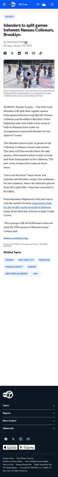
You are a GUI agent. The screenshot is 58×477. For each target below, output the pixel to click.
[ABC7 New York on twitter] (13, 439)
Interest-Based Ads (24, 464)
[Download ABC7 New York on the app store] (10, 447)
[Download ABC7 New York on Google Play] (27, 447)
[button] (4, 4)
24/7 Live (23, 4)
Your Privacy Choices (25, 458)
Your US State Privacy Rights (36, 461)
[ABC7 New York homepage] (12, 4)
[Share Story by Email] (33, 53)
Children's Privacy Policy (13, 461)
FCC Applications (10, 468)
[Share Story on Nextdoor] (26, 53)
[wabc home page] (8, 394)
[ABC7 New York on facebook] (6, 439)
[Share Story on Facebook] (5, 53)
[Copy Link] (40, 53)
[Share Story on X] (12, 53)
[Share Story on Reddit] (19, 53)
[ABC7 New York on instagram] (21, 439)
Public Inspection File (43, 464)
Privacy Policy (8, 458)
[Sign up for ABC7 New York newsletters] (28, 439)
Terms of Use (8, 464)
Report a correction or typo (16, 238)
